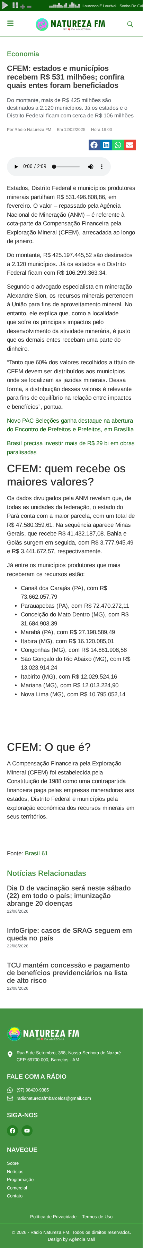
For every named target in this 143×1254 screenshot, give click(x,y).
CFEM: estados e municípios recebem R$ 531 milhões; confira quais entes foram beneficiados (65, 76)
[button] (94, 145)
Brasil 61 (36, 853)
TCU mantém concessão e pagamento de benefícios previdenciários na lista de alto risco (68, 972)
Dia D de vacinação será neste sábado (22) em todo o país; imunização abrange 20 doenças (69, 895)
